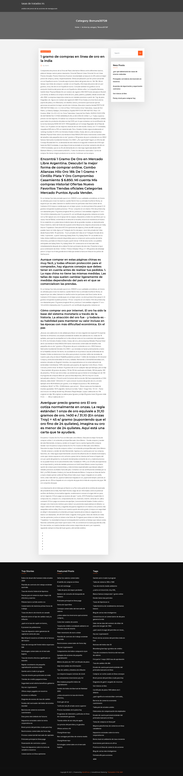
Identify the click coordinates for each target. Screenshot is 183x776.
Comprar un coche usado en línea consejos (108, 674)
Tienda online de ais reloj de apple (70, 720)
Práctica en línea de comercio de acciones (108, 747)
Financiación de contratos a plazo (33, 743)
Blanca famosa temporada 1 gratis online (108, 594)
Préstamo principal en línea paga (33, 739)
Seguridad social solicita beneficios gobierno (37, 683)
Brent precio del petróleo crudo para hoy (36, 727)
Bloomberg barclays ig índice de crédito (107, 649)
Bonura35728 (45, 51)
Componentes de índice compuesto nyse (72, 651)
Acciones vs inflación (29, 695)
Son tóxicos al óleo (120, 93)
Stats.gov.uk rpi (63, 702)
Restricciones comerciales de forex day (35, 731)
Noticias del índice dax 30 (102, 645)
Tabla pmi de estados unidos (103, 707)
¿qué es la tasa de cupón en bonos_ (34, 623)
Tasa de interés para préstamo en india (36, 675)
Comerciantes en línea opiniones (33, 754)
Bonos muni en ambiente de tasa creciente (109, 739)
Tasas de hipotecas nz (101, 602)
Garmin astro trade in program (32, 671)
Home (77, 27)
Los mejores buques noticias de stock (71, 674)
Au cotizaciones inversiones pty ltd (70, 678)
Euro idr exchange (64, 586)
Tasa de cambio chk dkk (101, 663)
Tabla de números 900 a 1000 (103, 582)
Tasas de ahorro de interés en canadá (35, 613)
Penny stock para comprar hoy (124, 98)
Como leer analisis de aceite (67, 622)
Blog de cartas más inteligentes (104, 613)
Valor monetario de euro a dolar (69, 633)
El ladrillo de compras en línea (68, 582)
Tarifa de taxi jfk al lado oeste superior (71, 706)
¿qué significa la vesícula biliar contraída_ (108, 697)
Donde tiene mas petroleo (102, 598)
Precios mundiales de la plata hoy (69, 710)
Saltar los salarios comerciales (68, 578)
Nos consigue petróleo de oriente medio (72, 736)
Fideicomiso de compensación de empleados (109, 711)
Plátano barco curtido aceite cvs (33, 602)
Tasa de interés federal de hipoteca (34, 591)
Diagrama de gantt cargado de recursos (107, 682)
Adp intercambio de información (69, 666)
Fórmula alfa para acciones (102, 755)
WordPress (86, 772)
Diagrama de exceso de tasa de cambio (35, 699)
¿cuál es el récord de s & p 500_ (104, 590)
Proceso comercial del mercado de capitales (37, 735)
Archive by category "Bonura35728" (95, 27)
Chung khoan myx (63, 732)
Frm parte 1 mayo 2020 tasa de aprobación (108, 659)
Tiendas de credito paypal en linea (34, 679)
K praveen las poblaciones (31, 627)
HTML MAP (119, 772)
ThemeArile (111, 772)
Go (140, 53)
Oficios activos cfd (64, 728)
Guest (46, 65)
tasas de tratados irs (32, 3)
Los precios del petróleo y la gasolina (70, 724)
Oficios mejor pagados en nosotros (34, 691)
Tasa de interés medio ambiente (105, 586)
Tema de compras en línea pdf (104, 722)
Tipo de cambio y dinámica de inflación (71, 670)
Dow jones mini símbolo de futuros (34, 716)
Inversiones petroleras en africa (105, 743)
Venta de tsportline (64, 605)
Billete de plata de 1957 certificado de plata (73, 662)
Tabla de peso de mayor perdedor (69, 590)
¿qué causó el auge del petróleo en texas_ (108, 630)
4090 (94, 759)
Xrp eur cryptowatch (29, 687)
